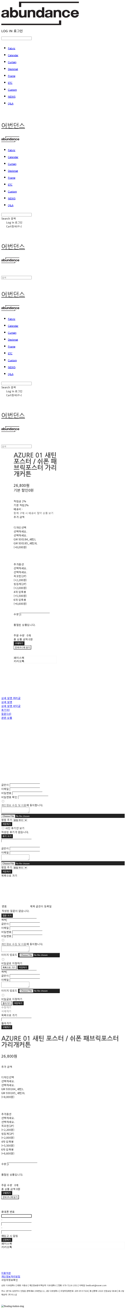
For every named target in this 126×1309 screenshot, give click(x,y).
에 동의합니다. (22, 805)
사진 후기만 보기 (14, 828)
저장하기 (7, 824)
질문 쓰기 (7, 915)
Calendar (13, 55)
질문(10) (6, 714)
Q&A (10, 103)
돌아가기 (7, 1003)
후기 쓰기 (7, 836)
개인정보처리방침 (10, 1276)
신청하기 (7, 1239)
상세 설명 (6, 702)
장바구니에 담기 (10, 1197)
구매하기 (7, 1027)
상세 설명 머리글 (11, 698)
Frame (11, 76)
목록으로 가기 (9, 967)
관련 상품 (6, 718)
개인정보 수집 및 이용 (13, 805)
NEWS (11, 96)
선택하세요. (20, 531)
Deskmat (13, 69)
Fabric (11, 48)
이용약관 (6, 1273)
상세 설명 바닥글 (11, 706)
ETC (10, 83)
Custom (12, 90)
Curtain (12, 62)
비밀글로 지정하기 (11, 963)
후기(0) (5, 710)
